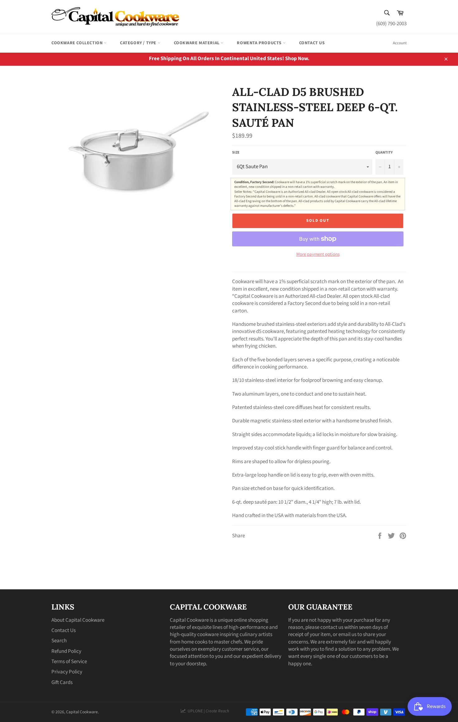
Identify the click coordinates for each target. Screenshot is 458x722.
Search (59, 640)
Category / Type (139, 43)
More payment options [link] (318, 254)
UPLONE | (207, 711)
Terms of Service (69, 661)
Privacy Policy (66, 672)
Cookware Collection (77, 43)
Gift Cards (62, 682)
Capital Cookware (82, 712)
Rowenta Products (260, 43)
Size (236, 152)
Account (400, 43)
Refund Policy (66, 651)
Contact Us (312, 43)
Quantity (384, 152)
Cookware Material (197, 43)
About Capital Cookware (77, 620)
